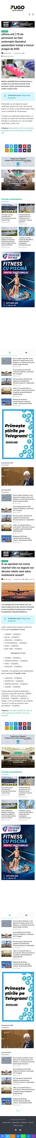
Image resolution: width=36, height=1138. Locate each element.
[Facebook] (7, 146)
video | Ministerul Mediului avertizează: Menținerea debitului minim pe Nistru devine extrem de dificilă (8, 241)
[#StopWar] (17, 8)
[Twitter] (11, 146)
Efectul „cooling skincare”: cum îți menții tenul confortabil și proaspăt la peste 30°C (18, 181)
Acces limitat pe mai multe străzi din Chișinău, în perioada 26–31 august (23, 372)
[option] (17, 8)
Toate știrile (18, 176)
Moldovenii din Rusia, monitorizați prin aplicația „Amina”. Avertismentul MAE (22, 401)
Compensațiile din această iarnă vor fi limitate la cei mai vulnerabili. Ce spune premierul (25, 218)
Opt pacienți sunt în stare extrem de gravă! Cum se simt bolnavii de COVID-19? (17, 130)
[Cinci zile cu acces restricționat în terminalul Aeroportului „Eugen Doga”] (9, 208)
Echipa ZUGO (16, 1122)
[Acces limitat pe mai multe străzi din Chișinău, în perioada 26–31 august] (6, 372)
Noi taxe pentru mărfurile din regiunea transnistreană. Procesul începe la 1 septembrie (23, 381)
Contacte (30, 1122)
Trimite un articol (18, 1125)
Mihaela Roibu (7, 53)
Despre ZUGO (7, 1122)
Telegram (24, 95)
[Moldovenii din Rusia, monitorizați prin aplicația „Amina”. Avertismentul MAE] (6, 402)
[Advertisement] (18, 328)
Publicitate (24, 1122)
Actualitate (5, 31)
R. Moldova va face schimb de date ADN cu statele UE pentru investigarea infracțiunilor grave (26, 241)
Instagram (12, 98)
